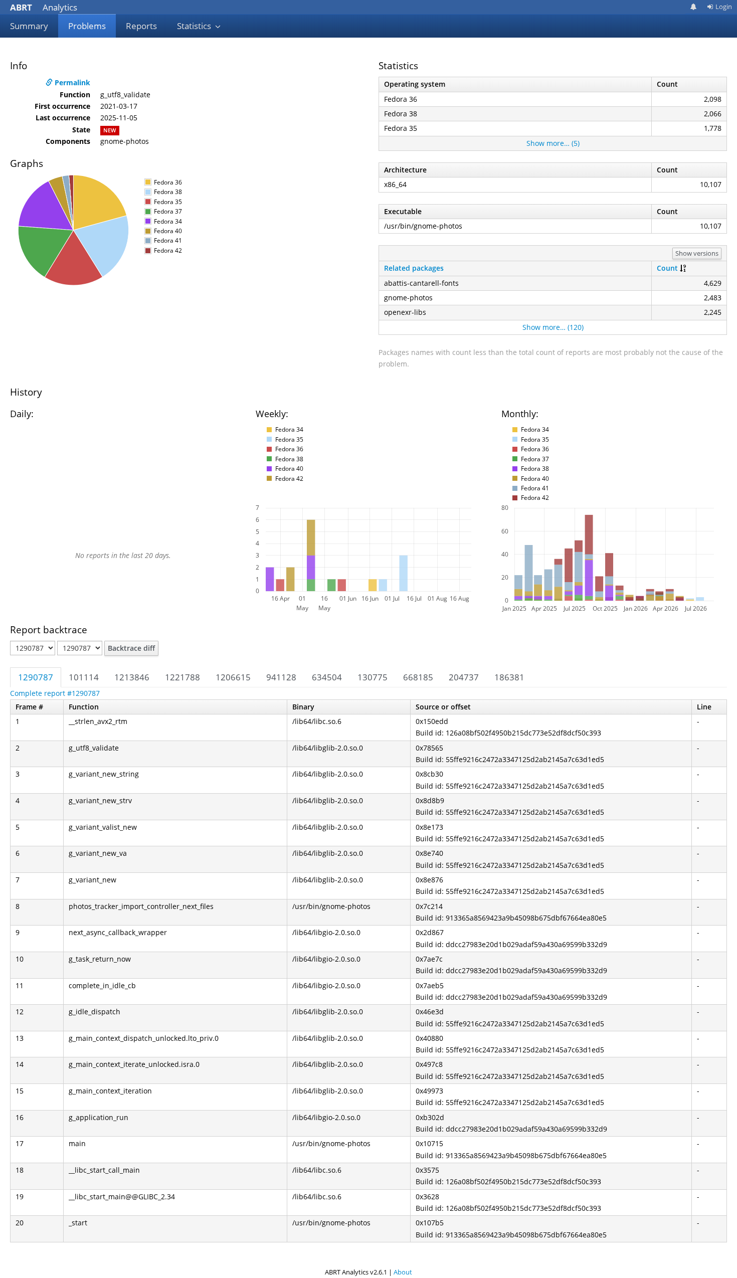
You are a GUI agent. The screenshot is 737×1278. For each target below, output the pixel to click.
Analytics (43, 7)
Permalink (71, 82)
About (403, 1271)
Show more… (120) (553, 327)
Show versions (696, 253)
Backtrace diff (131, 648)
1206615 (233, 677)
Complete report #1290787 (55, 693)
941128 (281, 677)
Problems (87, 26)
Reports (141, 26)
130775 (372, 677)
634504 (327, 677)
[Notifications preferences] (693, 7)
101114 (84, 677)
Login (723, 6)
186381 (509, 677)
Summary (29, 26)
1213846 (131, 677)
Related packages (414, 268)
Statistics (195, 26)
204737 (464, 677)
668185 (418, 677)
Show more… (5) (553, 143)
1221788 (182, 677)
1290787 (35, 677)
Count (667, 268)
